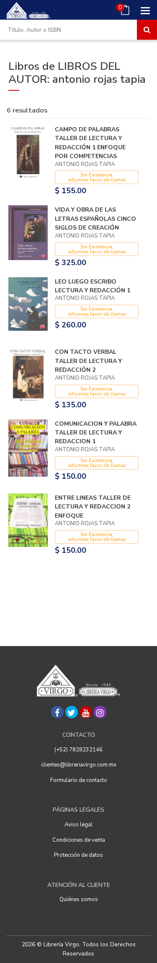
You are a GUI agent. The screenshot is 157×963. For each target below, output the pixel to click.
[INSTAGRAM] (100, 712)
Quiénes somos (78, 899)
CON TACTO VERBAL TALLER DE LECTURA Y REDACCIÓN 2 (88, 361)
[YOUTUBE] (86, 712)
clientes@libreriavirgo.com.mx (78, 765)
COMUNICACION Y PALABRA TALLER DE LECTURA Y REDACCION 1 (95, 433)
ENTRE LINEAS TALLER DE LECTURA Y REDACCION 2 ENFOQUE (93, 507)
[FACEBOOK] (57, 712)
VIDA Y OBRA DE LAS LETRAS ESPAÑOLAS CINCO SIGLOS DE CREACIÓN (95, 219)
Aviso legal (78, 824)
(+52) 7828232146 (78, 750)
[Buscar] (147, 30)
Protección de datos (78, 855)
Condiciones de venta (78, 840)
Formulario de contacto (78, 780)
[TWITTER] (71, 712)
